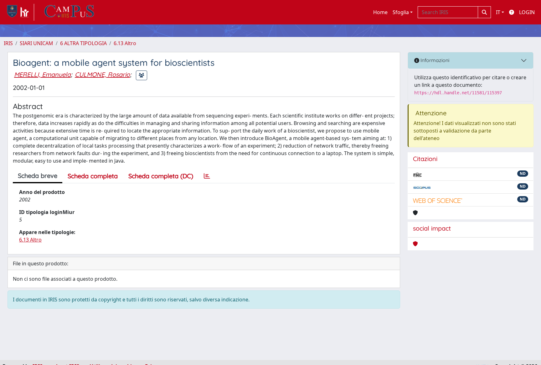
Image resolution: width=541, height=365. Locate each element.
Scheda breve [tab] (37, 176)
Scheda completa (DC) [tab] (160, 176)
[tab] (206, 176)
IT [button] (498, 12)
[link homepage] (19, 12)
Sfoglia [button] (401, 12)
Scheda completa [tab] (93, 176)
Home (380, 12)
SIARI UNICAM (36, 43)
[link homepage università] (69, 12)
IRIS (8, 43)
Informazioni (434, 60)
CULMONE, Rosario (102, 74)
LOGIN (527, 12)
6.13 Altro (125, 43)
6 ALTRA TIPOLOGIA (83, 43)
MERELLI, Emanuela (42, 74)
